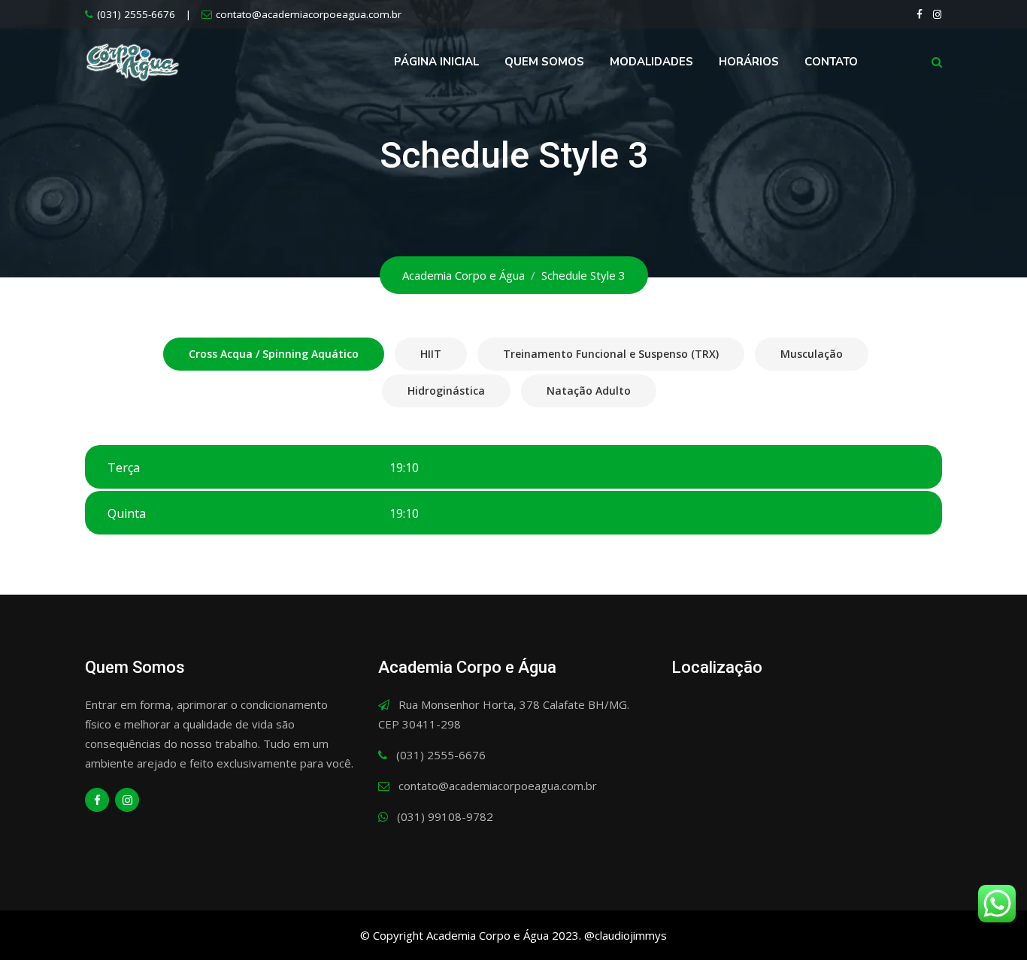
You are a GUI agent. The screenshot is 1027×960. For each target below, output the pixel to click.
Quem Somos (544, 61)
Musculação (811, 354)
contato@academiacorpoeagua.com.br (308, 14)
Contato (831, 61)
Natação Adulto (589, 390)
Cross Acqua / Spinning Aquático (274, 354)
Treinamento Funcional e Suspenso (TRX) (611, 354)
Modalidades (651, 61)
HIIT (430, 354)
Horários (749, 61)
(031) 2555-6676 (136, 14)
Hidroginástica (446, 390)
